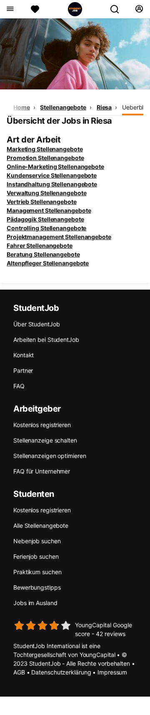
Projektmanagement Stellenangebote (59, 236)
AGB (19, 672)
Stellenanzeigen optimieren (49, 455)
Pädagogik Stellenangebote (45, 219)
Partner (23, 370)
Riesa (104, 107)
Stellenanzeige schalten (45, 440)
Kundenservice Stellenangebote (52, 175)
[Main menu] (10, 9)
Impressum (112, 672)
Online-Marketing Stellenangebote (55, 166)
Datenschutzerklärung (61, 672)
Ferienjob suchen (35, 556)
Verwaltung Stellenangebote (46, 192)
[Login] (139, 9)
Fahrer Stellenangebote (39, 245)
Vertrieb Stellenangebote (42, 201)
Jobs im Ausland (35, 602)
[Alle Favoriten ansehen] (35, 9)
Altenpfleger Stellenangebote (48, 263)
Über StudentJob (36, 324)
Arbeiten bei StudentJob (46, 339)
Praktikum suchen (37, 571)
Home (21, 107)
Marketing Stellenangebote (45, 149)
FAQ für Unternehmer (41, 471)
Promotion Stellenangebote (45, 157)
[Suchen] (118, 9)
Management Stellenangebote (49, 210)
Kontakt (23, 355)
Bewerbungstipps (37, 587)
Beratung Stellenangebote (43, 254)
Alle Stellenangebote (40, 525)
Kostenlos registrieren (42, 424)
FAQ (19, 385)
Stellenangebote (63, 107)
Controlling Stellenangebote (46, 228)
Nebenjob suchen (37, 541)
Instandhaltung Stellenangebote (52, 184)
